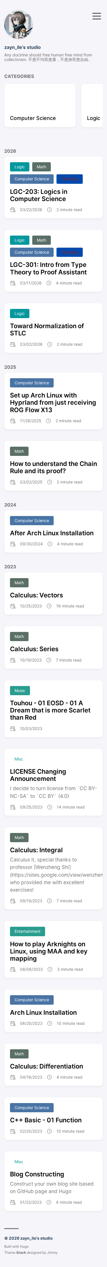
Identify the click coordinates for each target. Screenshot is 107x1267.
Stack (21, 1252)
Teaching (69, 178)
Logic (20, 166)
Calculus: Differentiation (46, 1066)
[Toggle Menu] (97, 15)
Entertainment (28, 931)
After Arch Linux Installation (52, 533)
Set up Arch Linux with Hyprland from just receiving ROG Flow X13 (53, 402)
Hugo (24, 1246)
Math (41, 166)
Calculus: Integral (36, 850)
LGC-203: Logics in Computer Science (38, 195)
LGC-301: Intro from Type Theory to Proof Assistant (48, 268)
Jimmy (52, 1252)
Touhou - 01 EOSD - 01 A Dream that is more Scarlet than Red (50, 710)
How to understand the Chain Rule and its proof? (53, 467)
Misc (19, 758)
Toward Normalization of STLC (47, 329)
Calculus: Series (34, 649)
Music (20, 690)
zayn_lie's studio (22, 47)
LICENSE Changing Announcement (38, 775)
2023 (10, 567)
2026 (10, 151)
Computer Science (32, 178)
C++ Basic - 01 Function (46, 1120)
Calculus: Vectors (36, 595)
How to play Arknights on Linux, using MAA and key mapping (49, 951)
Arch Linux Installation (43, 1012)
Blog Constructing (37, 1174)
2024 (10, 505)
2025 (10, 367)
